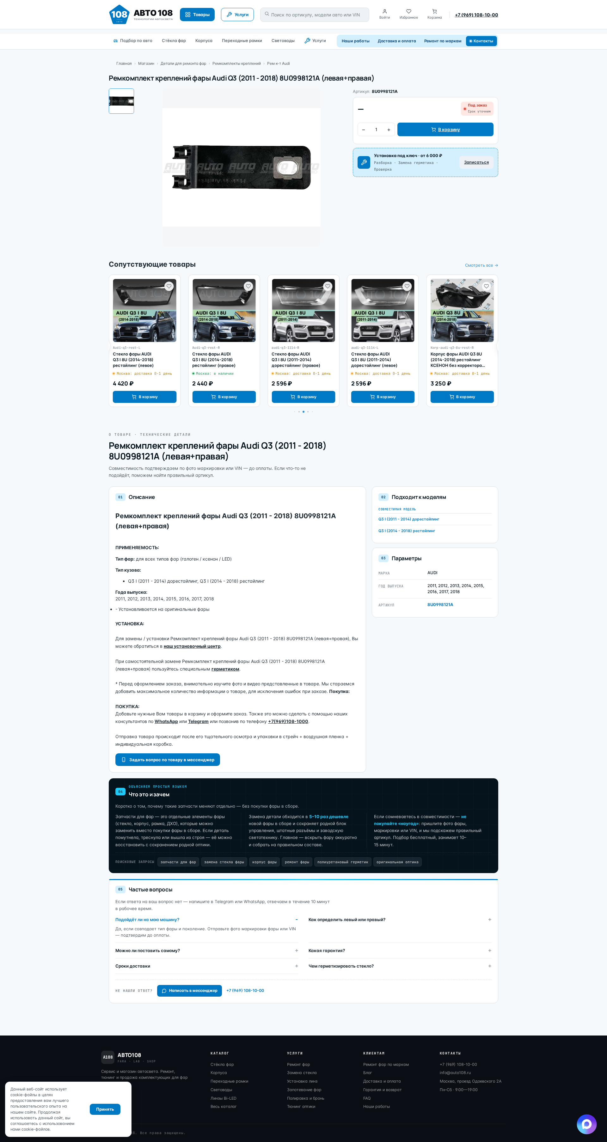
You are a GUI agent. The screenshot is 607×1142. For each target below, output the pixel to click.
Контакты (484, 41)
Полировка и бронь (305, 1098)
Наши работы (355, 41)
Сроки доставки (132, 966)
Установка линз (302, 1081)
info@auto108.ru (455, 1072)
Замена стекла (302, 1072)
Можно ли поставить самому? (147, 950)
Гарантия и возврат (382, 1089)
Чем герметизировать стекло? (341, 966)
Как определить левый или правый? (347, 919)
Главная (124, 63)
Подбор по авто (136, 40)
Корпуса (203, 40)
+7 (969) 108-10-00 (476, 14)
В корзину (449, 129)
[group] (145, 341)
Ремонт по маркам (443, 41)
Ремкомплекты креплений (236, 63)
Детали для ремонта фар (183, 63)
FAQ (367, 1098)
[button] (299, 411)
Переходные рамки (242, 40)
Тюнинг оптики (301, 1106)
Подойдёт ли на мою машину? (147, 919)
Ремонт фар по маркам (386, 1064)
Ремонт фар (298, 1064)
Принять (105, 1109)
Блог (367, 1072)
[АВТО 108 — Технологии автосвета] (141, 14)
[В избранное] (169, 286)
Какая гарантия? (327, 950)
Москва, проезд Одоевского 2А (470, 1081)
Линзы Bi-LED (223, 1098)
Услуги (319, 40)
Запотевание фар (304, 1089)
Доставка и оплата (397, 41)
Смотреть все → (481, 265)
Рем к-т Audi (278, 63)
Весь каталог (224, 1106)
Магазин (146, 63)
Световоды (283, 40)
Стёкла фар (174, 40)
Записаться (476, 162)
